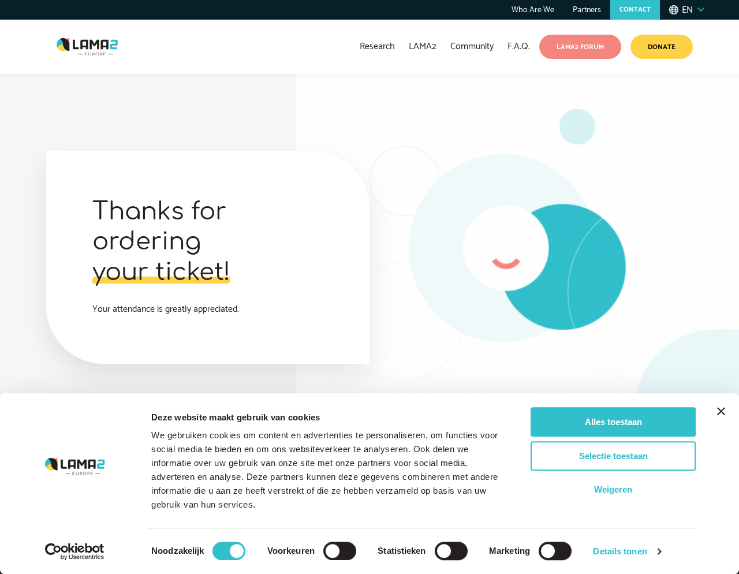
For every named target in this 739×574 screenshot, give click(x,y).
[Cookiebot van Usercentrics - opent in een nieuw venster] (74, 551)
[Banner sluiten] (721, 411)
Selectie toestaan (613, 456)
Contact (635, 9)
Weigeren (613, 489)
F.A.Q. (518, 46)
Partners (587, 10)
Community (472, 46)
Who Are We (533, 10)
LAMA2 (422, 46)
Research (377, 46)
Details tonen (620, 551)
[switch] (339, 551)
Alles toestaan (613, 422)
